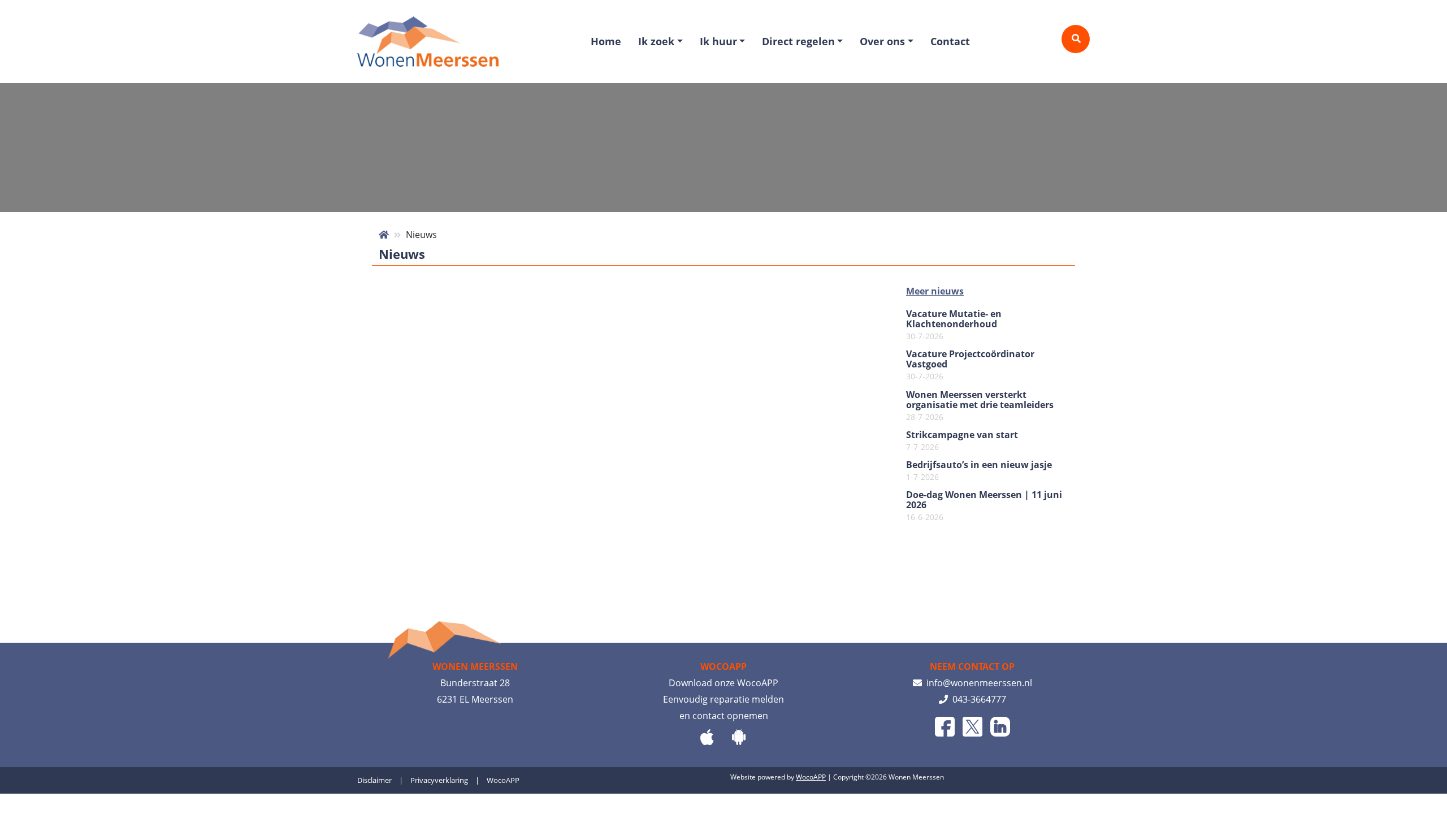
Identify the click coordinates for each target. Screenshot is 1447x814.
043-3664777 (977, 699)
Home (606, 41)
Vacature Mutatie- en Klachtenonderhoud (954, 325)
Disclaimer (374, 780)
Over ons (882, 41)
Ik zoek (656, 41)
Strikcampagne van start (962, 441)
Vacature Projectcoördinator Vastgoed (970, 365)
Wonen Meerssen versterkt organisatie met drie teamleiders (980, 405)
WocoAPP (503, 780)
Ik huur (718, 41)
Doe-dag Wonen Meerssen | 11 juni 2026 (984, 506)
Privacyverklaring (439, 780)
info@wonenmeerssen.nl (977, 683)
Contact (950, 41)
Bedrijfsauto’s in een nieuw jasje (979, 471)
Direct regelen (798, 41)
